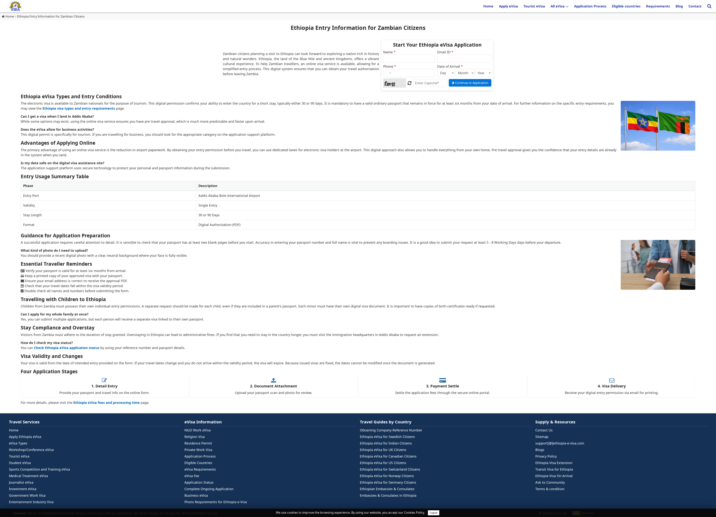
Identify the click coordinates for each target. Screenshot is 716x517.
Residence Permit (198, 443)
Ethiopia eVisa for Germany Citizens (388, 482)
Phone (389, 66)
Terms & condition (549, 489)
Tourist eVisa (534, 6)
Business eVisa (196, 495)
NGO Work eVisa (197, 430)
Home (488, 6)
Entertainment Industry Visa (31, 502)
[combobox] (387, 73)
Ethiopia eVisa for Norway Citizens (387, 476)
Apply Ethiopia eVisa (25, 436)
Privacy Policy (546, 456)
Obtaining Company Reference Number (391, 430)
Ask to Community (550, 482)
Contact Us (544, 430)
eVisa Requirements (200, 469)
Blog (679, 6)
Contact (694, 6)
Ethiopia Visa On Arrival (554, 476)
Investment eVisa (22, 489)
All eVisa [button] (558, 6)
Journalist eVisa (21, 482)
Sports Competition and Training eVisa (39, 469)
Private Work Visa (198, 449)
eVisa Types (18, 443)
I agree (433, 512)
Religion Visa (194, 436)
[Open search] (709, 6)
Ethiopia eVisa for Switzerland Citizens (390, 469)
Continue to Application (471, 83)
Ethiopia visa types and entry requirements (79, 108)
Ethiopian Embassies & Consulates (387, 489)
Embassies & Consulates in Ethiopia (388, 495)
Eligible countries (626, 6)
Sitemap (541, 436)
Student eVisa (20, 463)
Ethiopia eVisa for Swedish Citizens (387, 436)
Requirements (658, 6)
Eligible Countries (198, 463)
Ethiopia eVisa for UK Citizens (383, 449)
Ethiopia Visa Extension (553, 463)
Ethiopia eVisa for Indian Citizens (386, 443)
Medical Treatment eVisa (28, 476)
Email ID (445, 52)
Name (389, 52)
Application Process (590, 6)
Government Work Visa (27, 495)
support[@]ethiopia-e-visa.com (559, 443)
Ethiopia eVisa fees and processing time (106, 402)
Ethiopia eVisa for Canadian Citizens (388, 456)
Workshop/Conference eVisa (31, 449)
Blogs (539, 449)
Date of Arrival (450, 66)
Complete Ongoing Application (208, 489)
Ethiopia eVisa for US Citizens (383, 463)
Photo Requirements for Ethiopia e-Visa (215, 502)
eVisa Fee (191, 476)
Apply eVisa (508, 6)
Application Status (198, 482)
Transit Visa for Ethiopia (554, 469)
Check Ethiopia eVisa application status (66, 347)
